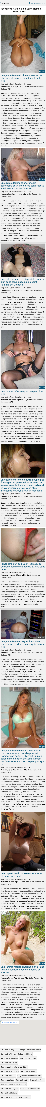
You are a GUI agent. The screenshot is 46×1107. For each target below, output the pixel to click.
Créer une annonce (37, 3)
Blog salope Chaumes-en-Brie (29, 1076)
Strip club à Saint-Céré (10, 1071)
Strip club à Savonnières (30, 1089)
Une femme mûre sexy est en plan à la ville (22, 392)
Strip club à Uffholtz (28, 1071)
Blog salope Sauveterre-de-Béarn (14, 1067)
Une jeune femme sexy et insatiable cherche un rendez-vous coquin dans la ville (23, 644)
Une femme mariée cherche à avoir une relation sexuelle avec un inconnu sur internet (22, 969)
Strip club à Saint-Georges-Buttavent (15, 1097)
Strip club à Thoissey (28, 1058)
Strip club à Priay (7, 1050)
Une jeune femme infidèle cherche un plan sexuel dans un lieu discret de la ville (21, 78)
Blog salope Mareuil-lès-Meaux (28, 1050)
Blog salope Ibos (7, 1080)
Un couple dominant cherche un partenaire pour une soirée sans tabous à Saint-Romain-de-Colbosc (22, 186)
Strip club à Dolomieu (9, 1058)
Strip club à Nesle (25, 1054)
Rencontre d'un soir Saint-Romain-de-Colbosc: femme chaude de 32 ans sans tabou (23, 566)
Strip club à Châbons (9, 1093)
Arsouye (4, 3)
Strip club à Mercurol (9, 1063)
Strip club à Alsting (8, 1076)
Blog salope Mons (37, 1080)
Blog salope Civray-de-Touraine (13, 1084)
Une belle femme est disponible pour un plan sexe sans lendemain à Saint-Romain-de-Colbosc (22, 282)
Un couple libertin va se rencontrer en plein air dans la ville (21, 875)
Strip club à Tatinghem (9, 1089)
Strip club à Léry (22, 1080)
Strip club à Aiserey (8, 1054)
